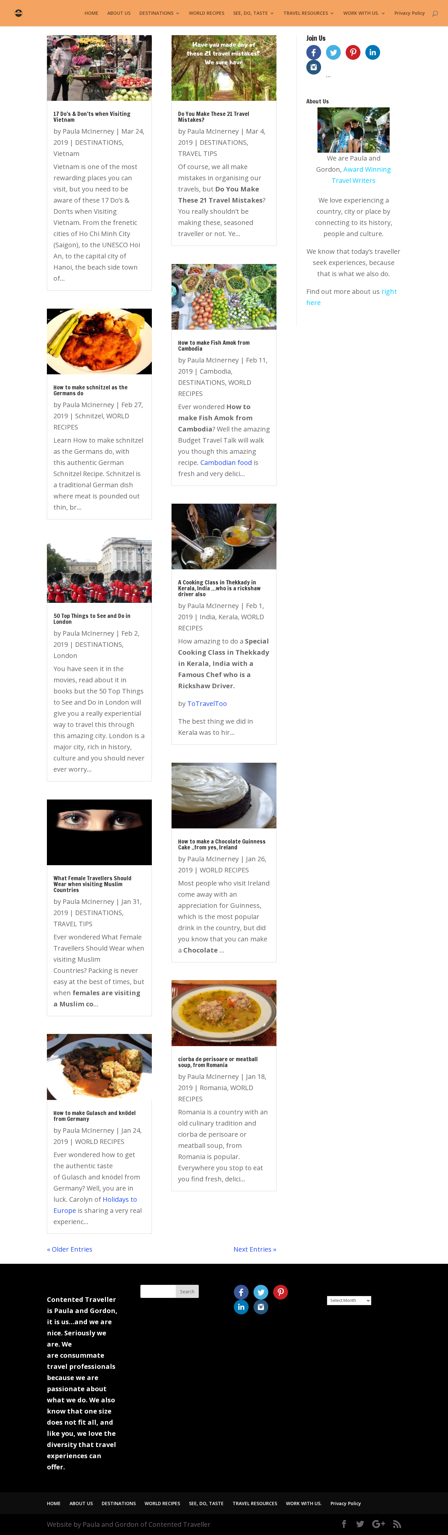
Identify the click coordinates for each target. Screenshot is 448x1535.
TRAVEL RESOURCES (305, 13)
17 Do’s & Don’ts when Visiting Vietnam (92, 116)
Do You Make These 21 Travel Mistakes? (213, 116)
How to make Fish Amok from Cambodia (214, 345)
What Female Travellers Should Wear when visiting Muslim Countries (92, 884)
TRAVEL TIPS (72, 923)
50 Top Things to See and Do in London (92, 618)
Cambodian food (226, 462)
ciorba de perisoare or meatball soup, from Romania (218, 1062)
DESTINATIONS (156, 13)
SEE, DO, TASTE (250, 13)
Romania (213, 1087)
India (207, 616)
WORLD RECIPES (206, 13)
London (65, 655)
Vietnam (66, 153)
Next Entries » (255, 1249)
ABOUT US (119, 13)
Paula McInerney (88, 131)
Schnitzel (89, 415)
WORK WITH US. (361, 13)
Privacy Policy (410, 13)
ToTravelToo (207, 703)
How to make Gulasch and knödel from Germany (94, 1115)
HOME (91, 13)
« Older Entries (69, 1249)
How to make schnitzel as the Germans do (90, 390)
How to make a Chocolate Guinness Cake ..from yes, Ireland (222, 844)
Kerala (228, 616)
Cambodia (215, 371)
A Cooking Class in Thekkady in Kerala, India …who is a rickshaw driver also (219, 588)
